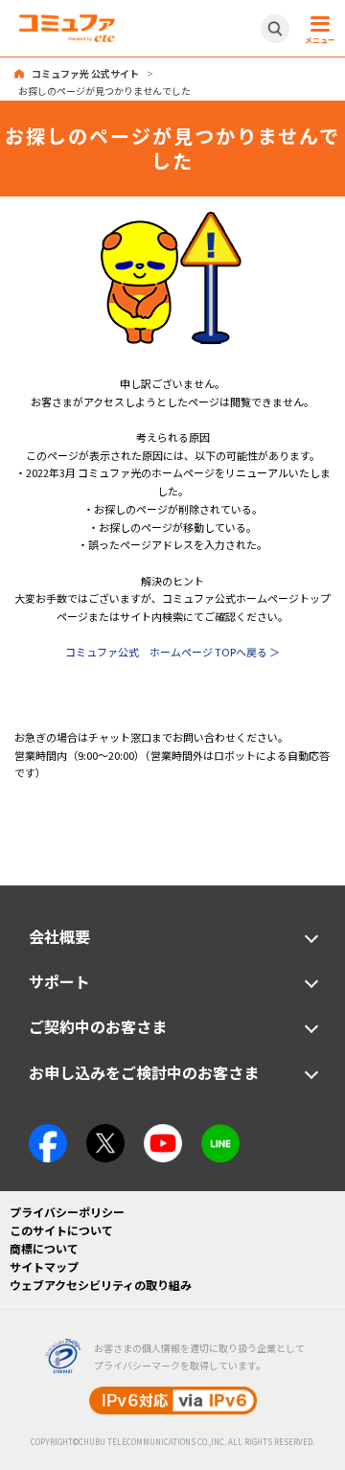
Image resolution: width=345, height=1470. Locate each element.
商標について (44, 1248)
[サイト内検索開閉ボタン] (275, 28)
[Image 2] (105, 1132)
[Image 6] (220, 1132)
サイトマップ (44, 1266)
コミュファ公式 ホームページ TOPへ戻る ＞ (172, 651)
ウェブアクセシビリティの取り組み (101, 1284)
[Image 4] (163, 1132)
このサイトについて (61, 1230)
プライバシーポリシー (67, 1212)
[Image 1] (172, 219)
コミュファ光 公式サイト (85, 73)
